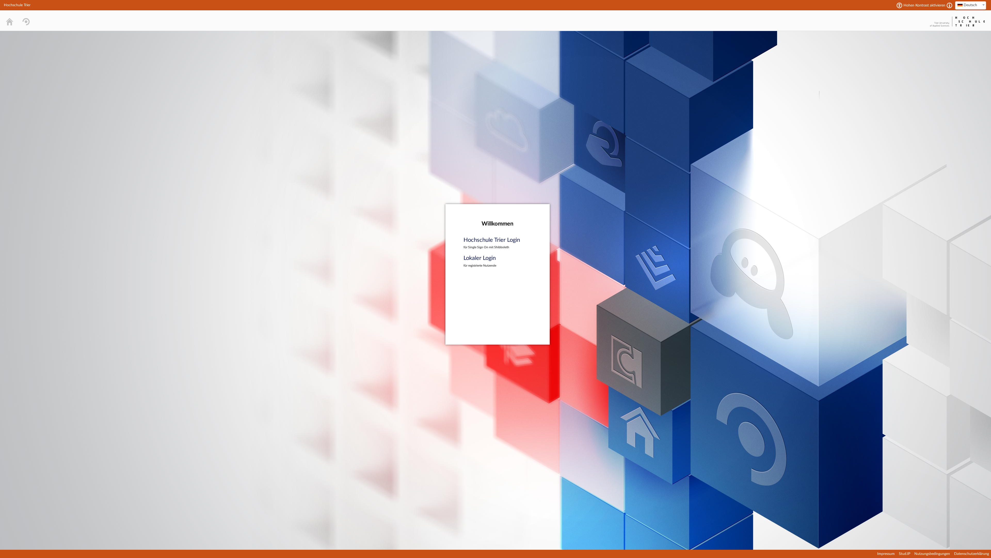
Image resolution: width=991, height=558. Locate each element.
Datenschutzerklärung (971, 554)
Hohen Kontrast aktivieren (924, 5)
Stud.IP (904, 554)
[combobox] (970, 5)
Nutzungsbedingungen (932, 554)
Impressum (886, 554)
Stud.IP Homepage (912, 20)
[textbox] (970, 5)
